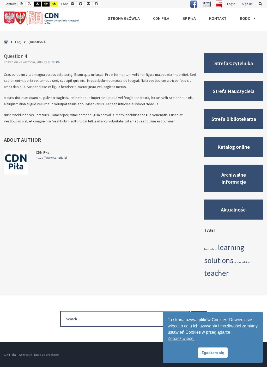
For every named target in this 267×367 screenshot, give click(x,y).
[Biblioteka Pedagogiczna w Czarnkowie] (42, 18)
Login (231, 4)
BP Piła (189, 18)
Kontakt (218, 18)
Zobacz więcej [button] (181, 338)
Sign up (247, 4)
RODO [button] (245, 18)
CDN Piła (161, 18)
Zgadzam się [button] (213, 353)
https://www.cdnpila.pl (51, 157)
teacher (216, 273)
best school (210, 249)
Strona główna (124, 18)
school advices (242, 262)
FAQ (18, 42)
